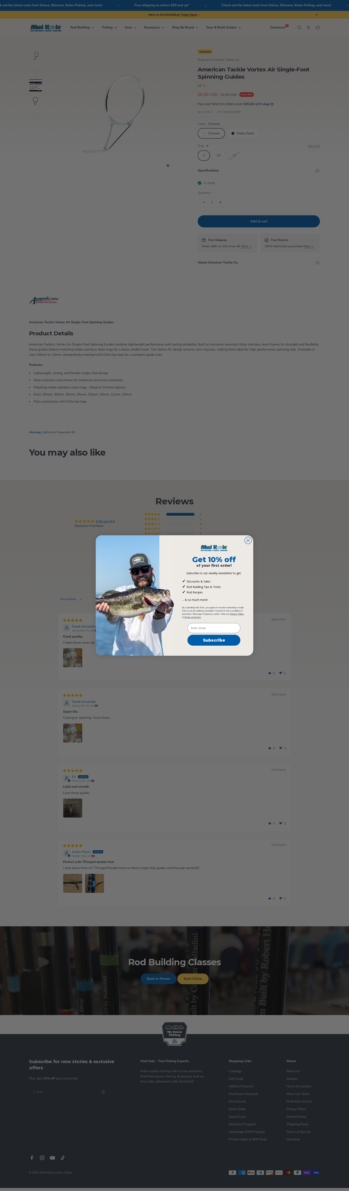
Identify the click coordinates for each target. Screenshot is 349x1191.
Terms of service (192, 617)
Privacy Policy (237, 614)
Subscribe (214, 640)
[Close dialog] (248, 540)
